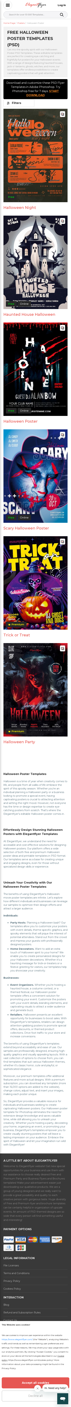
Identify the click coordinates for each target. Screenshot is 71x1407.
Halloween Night (19, 207)
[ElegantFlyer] (36, 5)
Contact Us (10, 1320)
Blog (6, 1304)
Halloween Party (19, 742)
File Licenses (11, 1265)
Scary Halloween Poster (26, 528)
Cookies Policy (12, 1288)
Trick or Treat (16, 635)
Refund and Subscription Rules (21, 1312)
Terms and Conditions (16, 1273)
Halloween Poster (20, 421)
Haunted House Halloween (29, 314)
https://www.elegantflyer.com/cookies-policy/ (30, 1360)
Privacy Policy (11, 1281)
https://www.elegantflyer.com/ (17, 1339)
